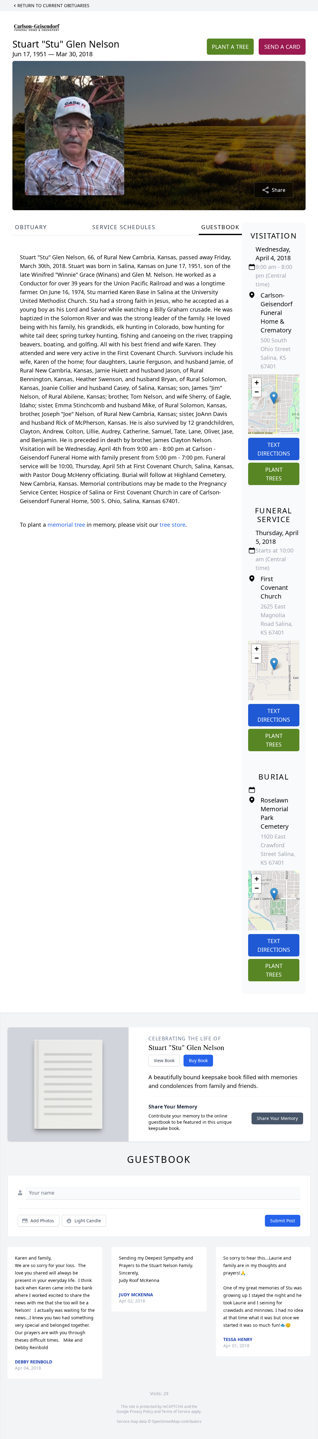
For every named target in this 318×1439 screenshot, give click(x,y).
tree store (172, 524)
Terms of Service (175, 1411)
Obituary (31, 227)
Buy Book (198, 1060)
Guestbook (220, 227)
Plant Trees (274, 474)
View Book (164, 1060)
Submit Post (282, 1221)
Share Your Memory (277, 1118)
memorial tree (66, 524)
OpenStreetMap (165, 1421)
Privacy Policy (141, 1411)
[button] (274, 397)
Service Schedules (124, 227)
